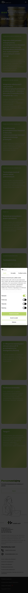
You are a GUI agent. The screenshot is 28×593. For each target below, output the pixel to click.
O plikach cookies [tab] (22, 273)
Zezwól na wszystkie (14, 313)
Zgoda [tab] (4, 273)
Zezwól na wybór (14, 317)
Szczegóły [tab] (13, 273)
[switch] (25, 300)
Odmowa (14, 322)
